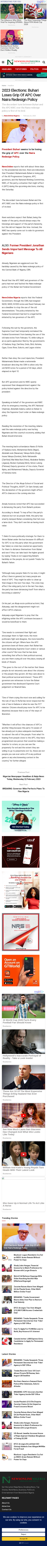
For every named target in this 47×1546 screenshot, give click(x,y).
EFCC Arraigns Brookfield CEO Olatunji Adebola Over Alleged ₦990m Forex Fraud (29, 1446)
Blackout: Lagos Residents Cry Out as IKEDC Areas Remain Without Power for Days (28, 1257)
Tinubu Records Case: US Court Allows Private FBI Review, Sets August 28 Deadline (27, 1373)
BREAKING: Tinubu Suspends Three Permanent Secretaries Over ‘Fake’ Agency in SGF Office (28, 1320)
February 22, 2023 (29, 116)
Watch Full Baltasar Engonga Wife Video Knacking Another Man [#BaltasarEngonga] (28, 1278)
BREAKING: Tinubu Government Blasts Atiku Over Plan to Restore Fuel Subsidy (28, 1299)
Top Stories (21, 69)
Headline (11, 85)
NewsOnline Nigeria (12, 116)
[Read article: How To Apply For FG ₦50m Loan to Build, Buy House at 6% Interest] (7, 1331)
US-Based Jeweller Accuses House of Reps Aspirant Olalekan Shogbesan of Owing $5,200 (29, 1435)
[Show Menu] (3, 62)
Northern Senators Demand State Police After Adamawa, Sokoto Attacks (28, 1383)
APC (16, 153)
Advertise (6, 1506)
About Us (6, 1503)
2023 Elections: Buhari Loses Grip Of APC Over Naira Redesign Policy (22, 1246)
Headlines (6, 69)
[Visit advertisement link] (23, 75)
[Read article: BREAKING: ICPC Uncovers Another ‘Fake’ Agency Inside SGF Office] (7, 1394)
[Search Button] (44, 62)
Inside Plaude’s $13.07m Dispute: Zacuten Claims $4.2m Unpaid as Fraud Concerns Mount (27, 1404)
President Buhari (11, 149)
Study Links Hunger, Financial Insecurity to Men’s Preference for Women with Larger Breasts (28, 1268)
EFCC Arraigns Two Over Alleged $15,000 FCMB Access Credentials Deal (28, 1310)
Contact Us (6, 1509)
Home (4, 85)
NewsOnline (7, 166)
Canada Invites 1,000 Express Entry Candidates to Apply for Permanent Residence (28, 1341)
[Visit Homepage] (23, 62)
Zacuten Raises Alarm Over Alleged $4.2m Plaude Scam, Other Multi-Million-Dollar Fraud (28, 1289)
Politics (34, 69)
